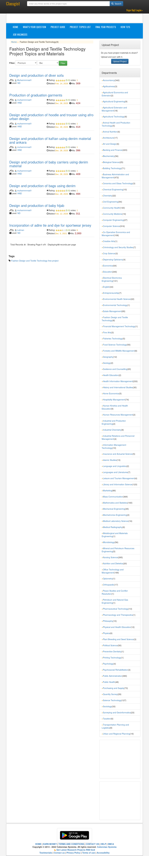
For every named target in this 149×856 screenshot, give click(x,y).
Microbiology (109, 542)
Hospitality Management (114, 399)
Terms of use (88, 852)
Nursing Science (110, 557)
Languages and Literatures (115, 472)
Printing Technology (112, 657)
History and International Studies (118, 387)
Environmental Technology (115, 305)
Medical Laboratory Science (115, 521)
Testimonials (45, 852)
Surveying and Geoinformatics (117, 712)
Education (107, 271)
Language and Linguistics (114, 466)
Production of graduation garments (35, 94)
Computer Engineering (113, 220)
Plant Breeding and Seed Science (118, 639)
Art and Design (110, 143)
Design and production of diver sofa (36, 75)
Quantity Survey (110, 694)
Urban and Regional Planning (116, 733)
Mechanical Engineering (114, 508)
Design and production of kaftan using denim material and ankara (50, 140)
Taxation (107, 718)
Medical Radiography (112, 527)
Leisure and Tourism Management (119, 478)
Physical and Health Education (117, 627)
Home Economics (111, 393)
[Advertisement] (96, 15)
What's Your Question (34, 27)
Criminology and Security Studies (118, 247)
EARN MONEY (50, 843)
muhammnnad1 (24, 99)
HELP (103, 843)
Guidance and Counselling (115, 369)
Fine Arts (107, 332)
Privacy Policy (73, 852)
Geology (107, 362)
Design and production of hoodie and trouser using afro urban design (51, 116)
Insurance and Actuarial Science (118, 453)
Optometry (108, 578)
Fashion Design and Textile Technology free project (34, 260)
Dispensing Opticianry (113, 259)
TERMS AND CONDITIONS (71, 843)
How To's (125, 27)
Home (15, 27)
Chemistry (107, 195)
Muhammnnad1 (24, 80)
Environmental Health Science (117, 299)
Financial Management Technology (119, 326)
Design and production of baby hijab (36, 205)
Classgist (13, 4)
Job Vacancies (20, 34)
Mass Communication (113, 496)
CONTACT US (92, 843)
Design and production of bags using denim (42, 185)
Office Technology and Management (113, 571)
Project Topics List (80, 27)
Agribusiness (109, 86)
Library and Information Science (117, 484)
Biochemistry (109, 156)
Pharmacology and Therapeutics (118, 614)
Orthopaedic (108, 584)
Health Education (111, 375)
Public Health (109, 681)
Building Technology (112, 168)
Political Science (110, 645)
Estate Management (112, 311)
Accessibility (103, 852)
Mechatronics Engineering (115, 514)
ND (18, 83)
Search (117, 3)
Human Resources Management (118, 414)
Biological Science (111, 162)
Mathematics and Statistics (115, 502)
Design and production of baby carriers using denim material (48, 163)
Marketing (107, 490)
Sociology (107, 706)
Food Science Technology (115, 344)
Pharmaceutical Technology (115, 608)
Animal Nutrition (110, 131)
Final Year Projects (105, 27)
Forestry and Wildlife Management (119, 350)
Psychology (108, 663)
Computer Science (111, 226)
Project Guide (58, 27)
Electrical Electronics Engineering (112, 279)
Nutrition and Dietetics (113, 563)
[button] (134, 10)
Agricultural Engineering (114, 101)
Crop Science (109, 253)
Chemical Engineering (113, 189)
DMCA (111, 843)
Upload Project (120, 61)
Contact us (59, 852)
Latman (20, 230)
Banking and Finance (112, 149)
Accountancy (109, 80)
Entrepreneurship (111, 292)
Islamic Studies (110, 460)
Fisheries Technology (113, 338)
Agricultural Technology (113, 116)
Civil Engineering (110, 201)
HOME (38, 843)
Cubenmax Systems (106, 846)
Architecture (108, 137)
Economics (108, 265)
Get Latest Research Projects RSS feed (75, 849)
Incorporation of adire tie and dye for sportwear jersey (50, 225)
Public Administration (112, 675)
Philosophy (108, 620)
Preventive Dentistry (112, 651)
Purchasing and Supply (113, 688)
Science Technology (112, 700)
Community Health (111, 207)
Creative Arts (109, 241)
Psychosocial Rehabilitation (115, 669)
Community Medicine (112, 213)
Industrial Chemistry (112, 429)
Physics (106, 633)
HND (19, 102)
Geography (108, 356)
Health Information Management (118, 381)
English (106, 286)
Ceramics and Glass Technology (118, 183)
